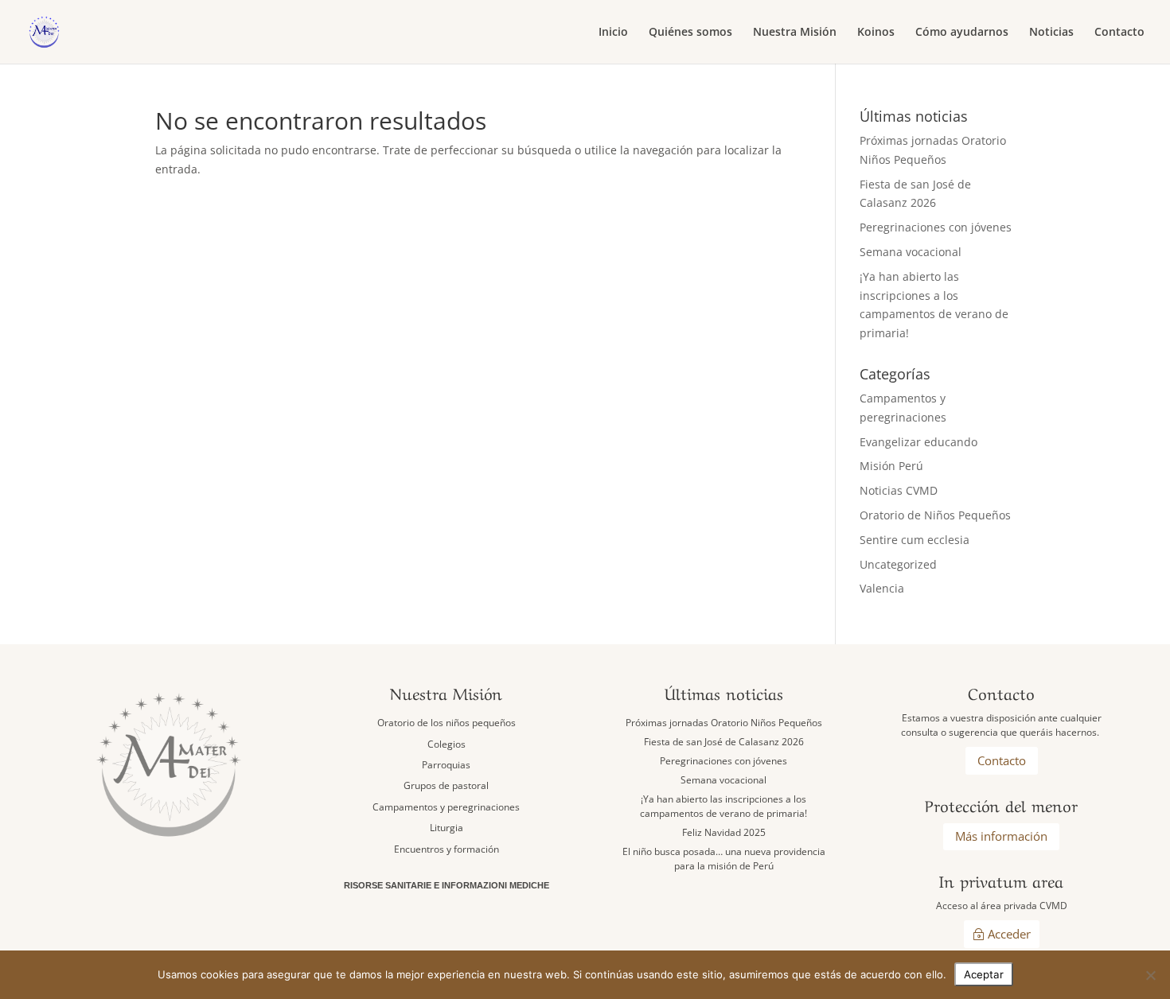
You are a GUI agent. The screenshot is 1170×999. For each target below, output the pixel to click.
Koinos (876, 32)
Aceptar (984, 974)
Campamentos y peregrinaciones (446, 807)
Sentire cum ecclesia (914, 539)
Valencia (882, 588)
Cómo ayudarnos (961, 32)
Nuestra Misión (795, 32)
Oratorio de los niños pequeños (446, 722)
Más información (1001, 836)
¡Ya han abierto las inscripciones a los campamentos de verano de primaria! (723, 806)
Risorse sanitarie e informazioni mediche (446, 885)
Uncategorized (898, 564)
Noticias (1051, 32)
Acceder (1009, 934)
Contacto (1119, 32)
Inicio (613, 32)
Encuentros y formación (446, 849)
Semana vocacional (910, 251)
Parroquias (446, 765)
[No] (1150, 975)
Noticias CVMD (899, 490)
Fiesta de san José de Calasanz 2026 (724, 741)
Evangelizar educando (918, 441)
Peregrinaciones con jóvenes (936, 227)
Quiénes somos (690, 32)
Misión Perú (891, 465)
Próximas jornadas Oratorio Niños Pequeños (724, 722)
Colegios (446, 744)
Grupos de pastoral (446, 785)
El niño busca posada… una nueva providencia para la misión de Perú (723, 859)
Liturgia (446, 827)
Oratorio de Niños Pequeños (935, 515)
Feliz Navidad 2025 (724, 832)
